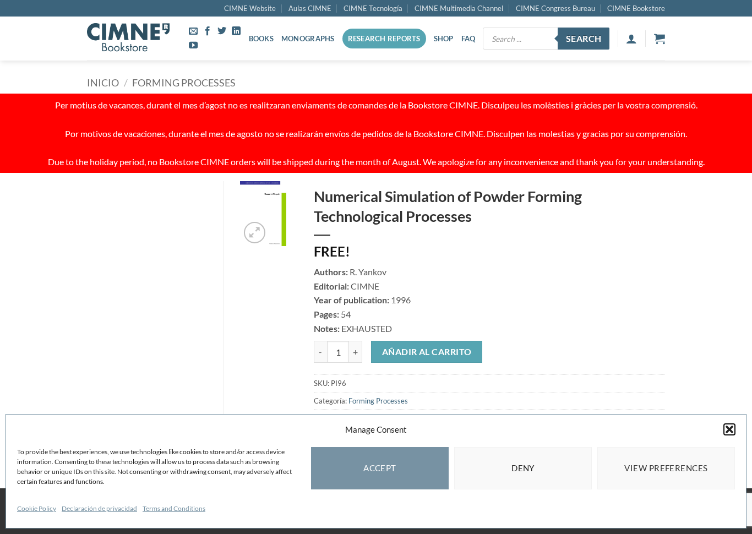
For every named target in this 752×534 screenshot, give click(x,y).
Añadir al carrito (427, 352)
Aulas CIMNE (309, 8)
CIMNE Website (250, 8)
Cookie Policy (36, 508)
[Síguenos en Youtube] (193, 46)
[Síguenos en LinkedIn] (236, 31)
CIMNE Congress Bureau (555, 8)
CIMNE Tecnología (373, 8)
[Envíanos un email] (193, 31)
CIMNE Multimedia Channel (459, 8)
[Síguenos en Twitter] (221, 31)
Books (261, 38)
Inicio (103, 83)
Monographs (308, 38)
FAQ (468, 38)
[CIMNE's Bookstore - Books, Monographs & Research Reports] (128, 38)
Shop (444, 38)
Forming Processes (184, 83)
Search (584, 38)
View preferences (665, 468)
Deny (523, 468)
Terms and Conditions (174, 508)
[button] (729, 429)
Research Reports (384, 38)
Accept (379, 468)
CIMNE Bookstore (636, 8)
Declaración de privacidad (99, 508)
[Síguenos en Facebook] (207, 31)
